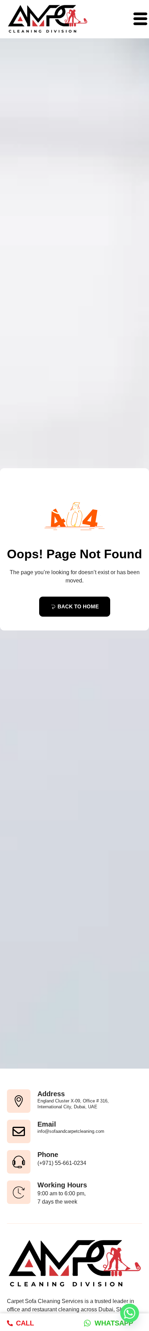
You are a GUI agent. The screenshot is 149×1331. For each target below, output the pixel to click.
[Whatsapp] (129, 1313)
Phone (47, 1154)
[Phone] (18, 1162)
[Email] (18, 1131)
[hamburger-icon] (137, 19)
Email (46, 1124)
